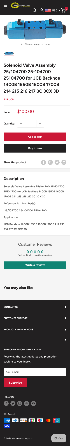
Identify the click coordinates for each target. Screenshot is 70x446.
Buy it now (35, 148)
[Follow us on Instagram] (19, 403)
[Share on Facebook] (43, 162)
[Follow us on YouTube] (33, 403)
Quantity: (9, 123)
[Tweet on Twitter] (57, 162)
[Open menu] (5, 5)
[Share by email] (63, 162)
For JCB (9, 99)
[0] (63, 10)
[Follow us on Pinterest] (26, 403)
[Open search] (35, 10)
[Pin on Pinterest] (50, 162)
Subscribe (15, 382)
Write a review (35, 265)
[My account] (41, 10)
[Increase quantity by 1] (40, 123)
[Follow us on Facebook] (6, 403)
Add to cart (35, 136)
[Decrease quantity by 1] (21, 123)
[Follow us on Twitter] (12, 403)
